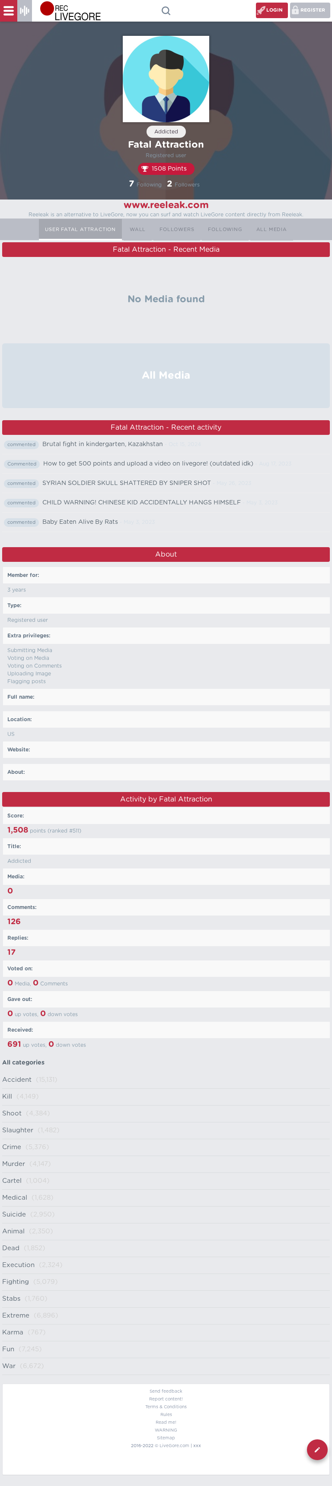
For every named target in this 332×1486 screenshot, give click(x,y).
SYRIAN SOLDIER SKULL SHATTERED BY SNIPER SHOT (126, 483)
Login (274, 10)
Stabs (11, 1299)
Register (312, 10)
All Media (271, 229)
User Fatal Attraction (80, 229)
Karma (12, 1332)
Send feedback (166, 1391)
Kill (7, 1096)
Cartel (12, 1181)
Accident (17, 1080)
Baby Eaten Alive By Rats (80, 522)
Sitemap (166, 1438)
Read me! (166, 1422)
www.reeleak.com (166, 205)
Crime (11, 1147)
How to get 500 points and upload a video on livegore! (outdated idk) (148, 464)
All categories (23, 1063)
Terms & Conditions (166, 1407)
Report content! (166, 1399)
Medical (14, 1198)
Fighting (15, 1282)
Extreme (15, 1315)
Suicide (14, 1214)
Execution (18, 1265)
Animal (13, 1231)
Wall (138, 229)
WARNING (166, 1430)
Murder (13, 1164)
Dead (10, 1248)
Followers (177, 229)
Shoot (12, 1113)
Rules (166, 1415)
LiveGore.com (174, 1446)
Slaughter (17, 1130)
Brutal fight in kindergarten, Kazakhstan (102, 444)
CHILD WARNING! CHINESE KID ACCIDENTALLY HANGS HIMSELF (141, 503)
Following (225, 229)
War (9, 1366)
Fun (8, 1349)
